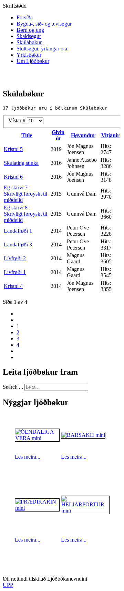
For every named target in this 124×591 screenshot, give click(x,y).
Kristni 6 (13, 177)
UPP (8, 585)
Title (26, 135)
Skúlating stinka (21, 163)
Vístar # (17, 120)
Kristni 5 (13, 149)
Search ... (13, 387)
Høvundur (83, 135)
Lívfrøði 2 (15, 258)
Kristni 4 (13, 286)
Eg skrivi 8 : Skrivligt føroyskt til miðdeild (25, 214)
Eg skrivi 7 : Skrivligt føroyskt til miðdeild (25, 194)
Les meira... (27, 457)
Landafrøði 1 (18, 231)
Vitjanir (110, 135)
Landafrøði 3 (18, 244)
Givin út (58, 135)
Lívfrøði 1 (15, 272)
